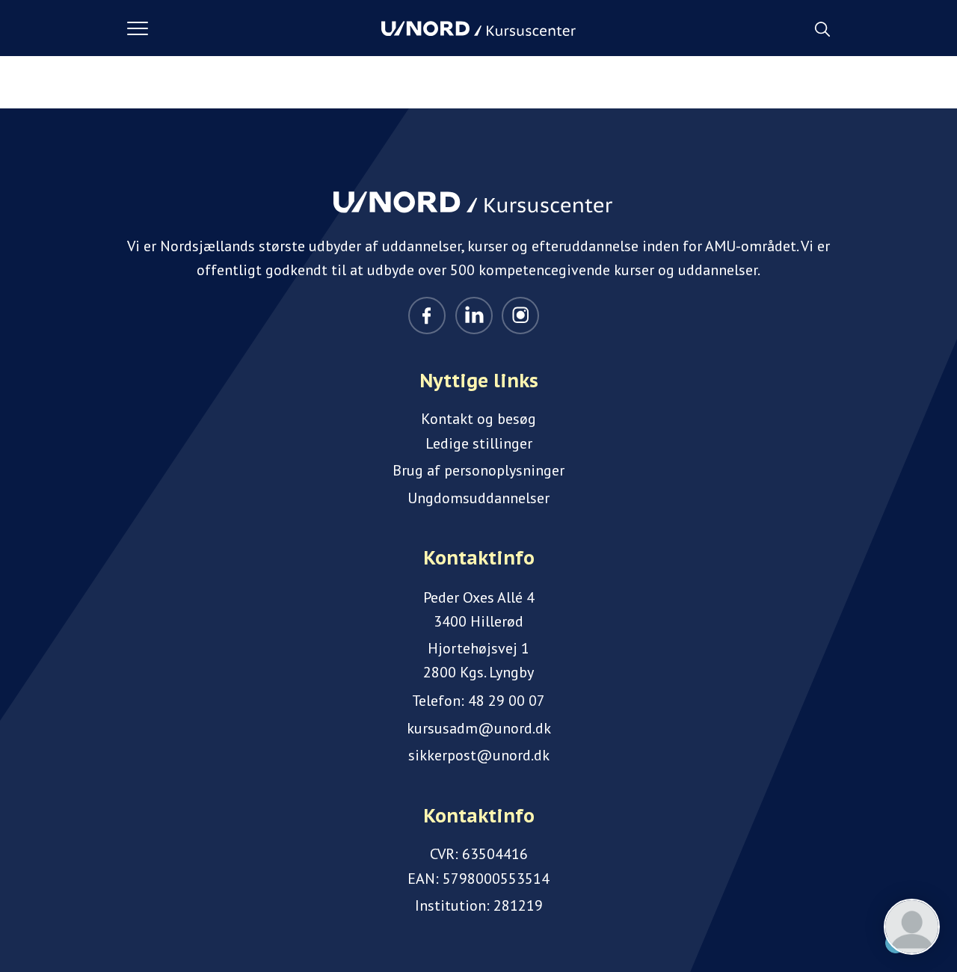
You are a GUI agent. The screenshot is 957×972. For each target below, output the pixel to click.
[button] (254, 28)
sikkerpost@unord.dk (479, 755)
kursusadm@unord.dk (479, 728)
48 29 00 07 (506, 700)
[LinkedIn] (474, 315)
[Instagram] (520, 315)
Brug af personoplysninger (478, 470)
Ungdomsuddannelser (478, 498)
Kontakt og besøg (478, 418)
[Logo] (478, 28)
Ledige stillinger (478, 443)
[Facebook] (427, 315)
